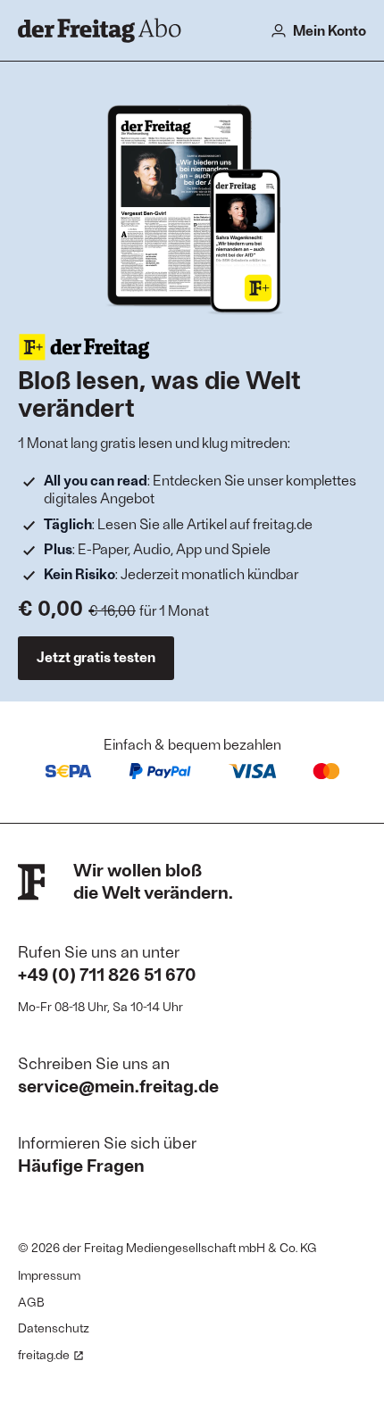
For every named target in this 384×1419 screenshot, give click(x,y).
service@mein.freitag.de (118, 1085)
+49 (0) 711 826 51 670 (107, 973)
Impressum (49, 1274)
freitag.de (44, 1354)
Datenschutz (53, 1327)
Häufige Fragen (81, 1164)
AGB (31, 1301)
